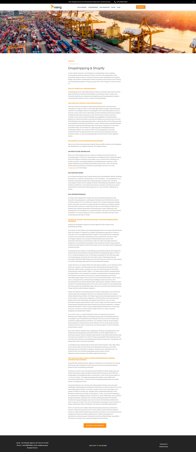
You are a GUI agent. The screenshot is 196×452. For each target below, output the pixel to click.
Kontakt (140, 7)
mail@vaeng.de (42, 445)
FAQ (118, 7)
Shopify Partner (32, 448)
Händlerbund (72, 168)
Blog (113, 7)
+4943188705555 (121, 2)
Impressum (164, 444)
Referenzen (93, 7)
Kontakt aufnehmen (95, 425)
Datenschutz (163, 446)
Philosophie (105, 7)
